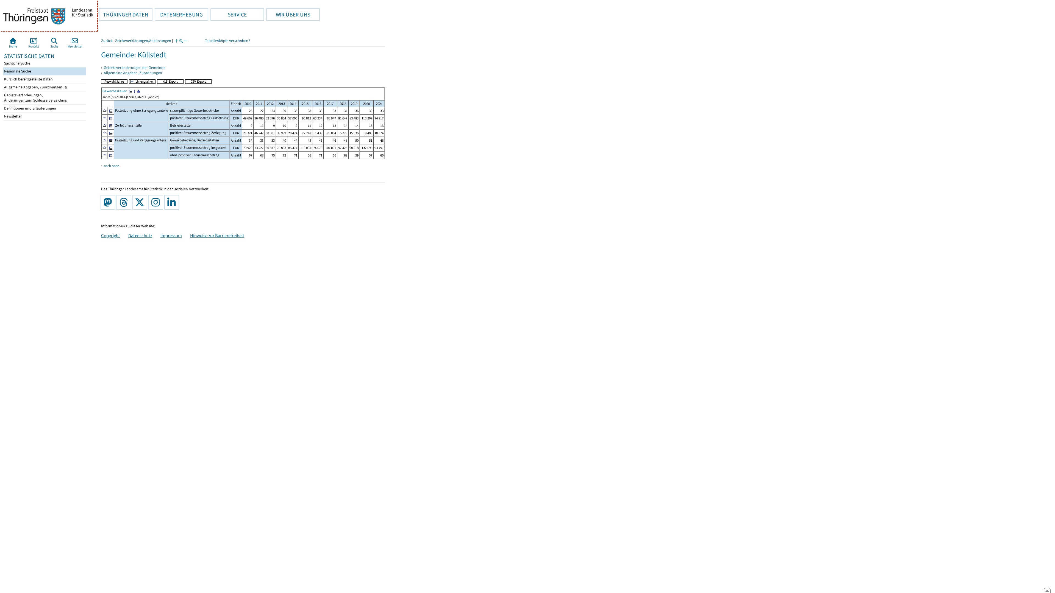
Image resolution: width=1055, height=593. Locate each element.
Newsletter (12, 116)
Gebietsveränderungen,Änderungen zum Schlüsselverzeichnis (35, 98)
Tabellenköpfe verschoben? (227, 40)
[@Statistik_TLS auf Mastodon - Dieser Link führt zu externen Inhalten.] (109, 202)
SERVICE (228, 14)
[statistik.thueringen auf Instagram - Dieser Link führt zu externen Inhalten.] (157, 202)
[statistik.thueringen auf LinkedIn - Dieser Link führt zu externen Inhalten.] (173, 202)
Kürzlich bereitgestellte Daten (28, 79)
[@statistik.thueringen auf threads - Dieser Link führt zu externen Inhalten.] (125, 202)
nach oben (111, 165)
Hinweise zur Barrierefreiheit (217, 236)
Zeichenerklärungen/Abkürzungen (143, 40)
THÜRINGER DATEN (123, 14)
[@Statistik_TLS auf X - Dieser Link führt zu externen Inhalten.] (141, 202)
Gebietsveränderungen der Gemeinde (134, 67)
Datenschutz (140, 236)
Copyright (110, 236)
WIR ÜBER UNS (288, 14)
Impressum (171, 236)
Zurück (107, 40)
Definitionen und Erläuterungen (29, 108)
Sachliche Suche (16, 63)
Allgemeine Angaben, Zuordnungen (33, 87)
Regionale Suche (17, 71)
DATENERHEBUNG (179, 14)
